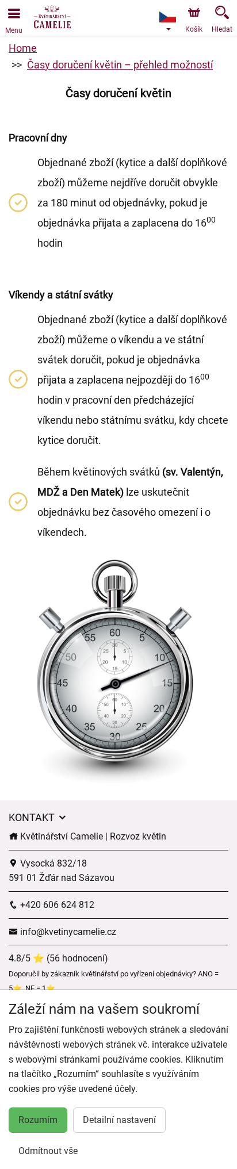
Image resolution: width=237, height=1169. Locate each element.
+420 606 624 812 (56, 904)
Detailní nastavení (119, 1119)
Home (23, 48)
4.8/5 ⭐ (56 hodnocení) (58, 958)
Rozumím (38, 1119)
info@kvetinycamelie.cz (67, 931)
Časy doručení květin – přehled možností (120, 65)
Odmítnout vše (48, 1150)
